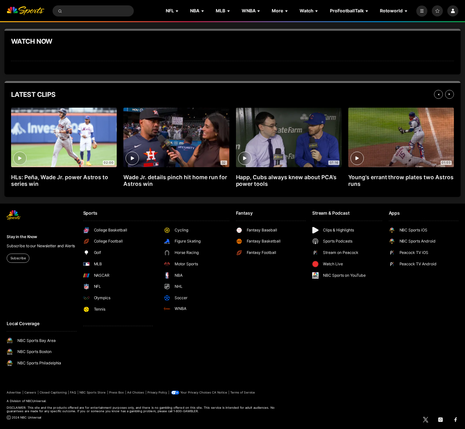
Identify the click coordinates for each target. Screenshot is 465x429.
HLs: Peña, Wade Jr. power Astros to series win (59, 180)
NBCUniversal (36, 401)
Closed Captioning (53, 392)
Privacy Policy (157, 392)
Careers (30, 392)
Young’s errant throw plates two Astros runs (401, 180)
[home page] (25, 11)
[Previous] (438, 94)
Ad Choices (135, 392)
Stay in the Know (22, 236)
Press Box (116, 392)
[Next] (449, 94)
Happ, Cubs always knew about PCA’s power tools (286, 180)
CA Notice (219, 392)
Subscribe (18, 258)
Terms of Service (242, 392)
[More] (421, 10)
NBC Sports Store (92, 392)
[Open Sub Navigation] (177, 10)
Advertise (14, 392)
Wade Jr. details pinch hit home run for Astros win (175, 180)
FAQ (73, 392)
